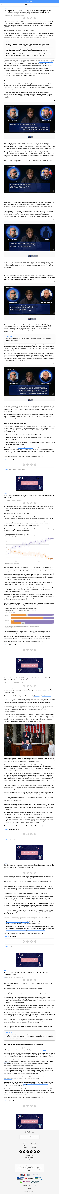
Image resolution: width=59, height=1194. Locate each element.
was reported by (11, 988)
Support (29, 1)
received (6, 148)
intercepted (23, 1082)
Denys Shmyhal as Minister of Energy (23, 279)
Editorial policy (29, 1155)
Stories (25, 1144)
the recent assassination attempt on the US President (36, 797)
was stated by (10, 881)
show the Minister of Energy (25, 447)
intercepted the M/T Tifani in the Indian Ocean (35, 1083)
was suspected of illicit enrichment (40, 451)
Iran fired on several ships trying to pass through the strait (22, 1073)
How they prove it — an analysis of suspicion (28, 54)
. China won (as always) (29, 1036)
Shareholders (34, 1144)
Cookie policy (29, 1161)
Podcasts (25, 1147)
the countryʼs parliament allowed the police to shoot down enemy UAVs (25, 929)
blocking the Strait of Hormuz (18, 1072)
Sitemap (34, 1147)
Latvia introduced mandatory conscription (17, 921)
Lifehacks (25, 1145)
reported (16, 1089)
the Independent (46, 695)
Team (34, 1142)
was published (16, 30)
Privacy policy (29, 1159)
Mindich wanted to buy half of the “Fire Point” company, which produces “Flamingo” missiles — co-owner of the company (29, 339)
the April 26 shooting (33, 522)
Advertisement (34, 1145)
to (10, 1019)
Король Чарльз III (13, 839)
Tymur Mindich (12, 469)
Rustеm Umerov (21, 469)
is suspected (44, 87)
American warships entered (17, 1053)
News (25, 1142)
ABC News (36, 695)
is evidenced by (11, 513)
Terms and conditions (29, 1157)
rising (44, 1049)
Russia (10, 946)
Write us (29, 1188)
